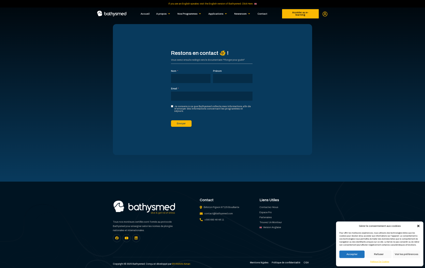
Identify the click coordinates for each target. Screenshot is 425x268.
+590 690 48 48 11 (214, 219)
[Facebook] (117, 238)
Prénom (217, 71)
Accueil (145, 13)
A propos (161, 13)
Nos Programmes (187, 13)
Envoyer (181, 123)
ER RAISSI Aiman (181, 264)
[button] (418, 226)
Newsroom (240, 13)
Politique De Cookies (379, 262)
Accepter (351, 254)
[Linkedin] (136, 238)
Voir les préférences (406, 254)
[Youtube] (126, 238)
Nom (173, 71)
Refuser (378, 254)
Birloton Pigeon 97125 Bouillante (221, 207)
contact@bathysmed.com (218, 213)
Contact (262, 13)
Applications (215, 13)
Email (174, 88)
